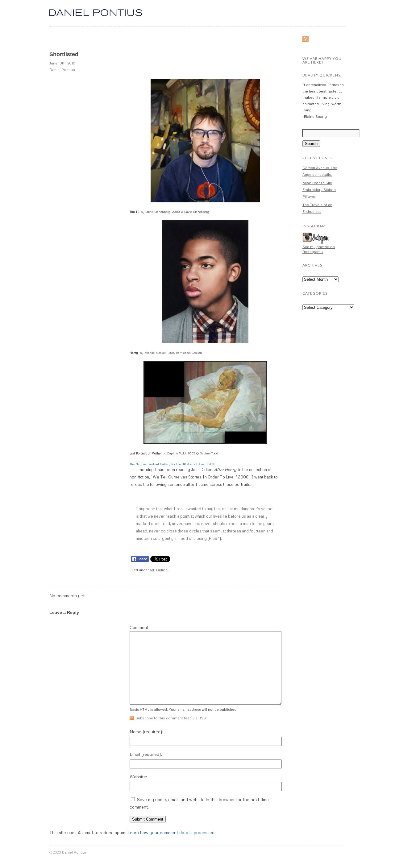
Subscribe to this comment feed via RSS (170, 718)
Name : (146, 731)
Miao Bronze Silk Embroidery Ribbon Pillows (319, 189)
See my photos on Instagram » (318, 249)
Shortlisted (63, 54)
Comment (139, 627)
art (152, 570)
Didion (162, 570)
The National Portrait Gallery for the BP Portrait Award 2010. (173, 464)
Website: (138, 776)
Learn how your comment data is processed (170, 832)
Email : (146, 754)
